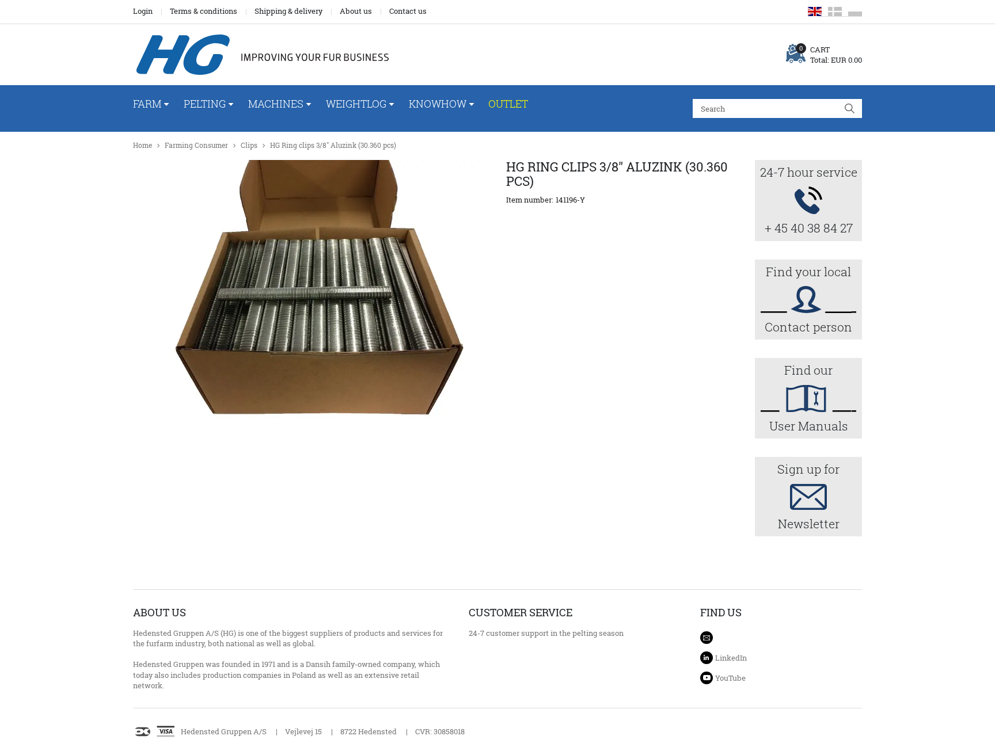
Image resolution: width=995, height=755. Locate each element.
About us (356, 11)
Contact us (408, 11)
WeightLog (356, 103)
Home (142, 145)
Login (143, 11)
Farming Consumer (196, 145)
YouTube (730, 678)
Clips (249, 145)
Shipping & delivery (288, 11)
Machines (275, 103)
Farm (147, 103)
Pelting (205, 103)
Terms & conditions (203, 11)
